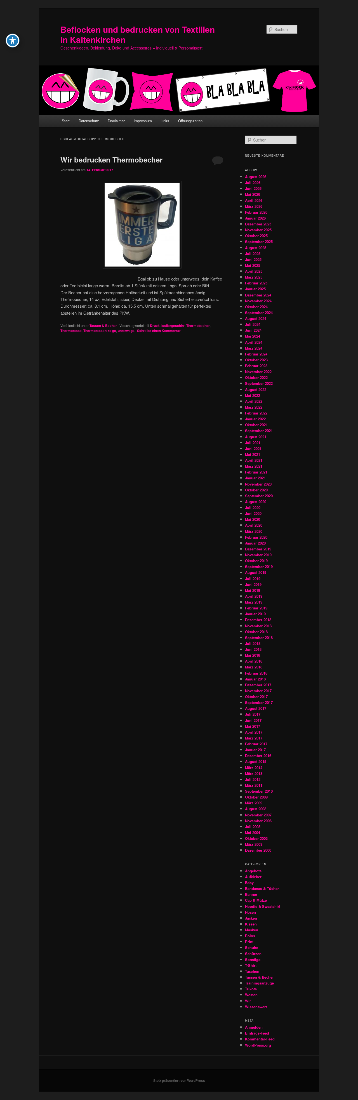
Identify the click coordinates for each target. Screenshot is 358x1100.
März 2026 (253, 206)
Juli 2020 (252, 507)
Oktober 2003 (256, 838)
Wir (248, 1001)
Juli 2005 (252, 826)
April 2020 (253, 525)
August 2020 (255, 501)
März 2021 (253, 466)
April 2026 (253, 200)
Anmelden (254, 1027)
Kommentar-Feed (260, 1039)
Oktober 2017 (256, 696)
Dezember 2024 (258, 295)
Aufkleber (253, 876)
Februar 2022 (256, 413)
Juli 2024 (252, 324)
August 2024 (255, 318)
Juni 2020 (253, 513)
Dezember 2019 (258, 549)
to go (112, 330)
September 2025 (259, 241)
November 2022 (258, 371)
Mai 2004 (252, 832)
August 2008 (255, 808)
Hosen (250, 912)
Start (66, 120)
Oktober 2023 (256, 359)
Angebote (253, 870)
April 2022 (253, 401)
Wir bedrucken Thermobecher (111, 159)
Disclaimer (116, 120)
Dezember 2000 (258, 850)
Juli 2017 (252, 714)
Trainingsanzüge (259, 983)
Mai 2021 (252, 454)
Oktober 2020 (256, 490)
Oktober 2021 (256, 424)
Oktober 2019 (256, 560)
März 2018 (253, 667)
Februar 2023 (256, 365)
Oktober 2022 (256, 377)
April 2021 (253, 460)
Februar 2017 (256, 743)
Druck (155, 325)
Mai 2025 (252, 265)
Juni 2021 (253, 448)
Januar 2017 (255, 749)
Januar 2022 (255, 418)
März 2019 (253, 602)
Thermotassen (95, 330)
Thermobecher (198, 325)
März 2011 (253, 785)
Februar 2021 (256, 472)
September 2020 (259, 495)
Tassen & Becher (103, 325)
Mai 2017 (252, 726)
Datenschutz (89, 120)
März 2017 (253, 738)
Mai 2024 (252, 336)
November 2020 (258, 484)
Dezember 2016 (258, 755)
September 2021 (259, 430)
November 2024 (258, 300)
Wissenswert (256, 1006)
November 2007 (258, 815)
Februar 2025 (256, 283)
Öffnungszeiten (190, 120)
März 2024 (253, 348)
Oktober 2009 (256, 797)
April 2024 (253, 342)
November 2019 (258, 554)
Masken (251, 929)
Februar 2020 (256, 537)
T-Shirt (250, 965)
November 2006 (258, 820)
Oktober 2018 (256, 631)
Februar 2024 (256, 354)
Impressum (143, 120)
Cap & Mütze (256, 900)
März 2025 (253, 277)
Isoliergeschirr (173, 325)
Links (165, 120)
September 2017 (259, 702)
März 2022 (253, 407)
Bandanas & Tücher (262, 888)
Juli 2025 (252, 253)
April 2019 (253, 596)
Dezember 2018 (258, 619)
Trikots (251, 988)
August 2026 (255, 176)
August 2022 (255, 389)
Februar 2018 (256, 673)
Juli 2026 (252, 182)
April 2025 (253, 271)
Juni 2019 (253, 584)
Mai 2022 (252, 395)
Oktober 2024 (256, 306)
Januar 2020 (255, 543)
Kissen (251, 924)
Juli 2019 (252, 578)
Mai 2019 (252, 590)
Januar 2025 (255, 288)
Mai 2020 (252, 519)
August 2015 (255, 761)
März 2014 (253, 767)
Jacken (251, 918)
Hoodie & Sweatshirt (262, 906)
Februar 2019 (256, 608)
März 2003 (253, 844)
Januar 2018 (255, 679)
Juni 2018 (253, 649)
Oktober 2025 (256, 235)
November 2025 (258, 229)
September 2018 (259, 637)
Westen (251, 994)
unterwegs (126, 330)
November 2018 (258, 625)
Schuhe (251, 947)
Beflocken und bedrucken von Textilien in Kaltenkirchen (137, 34)
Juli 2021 (252, 442)
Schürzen (253, 953)
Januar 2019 (255, 613)
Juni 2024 (253, 330)
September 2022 (259, 383)
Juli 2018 (252, 643)
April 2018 (253, 661)
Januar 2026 (255, 218)
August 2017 (255, 708)
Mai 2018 (252, 655)
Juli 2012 (252, 779)
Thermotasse (71, 330)
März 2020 (253, 531)
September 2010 (259, 791)
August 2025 (255, 247)
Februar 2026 (256, 212)
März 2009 (253, 802)
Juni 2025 (253, 259)
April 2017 (253, 732)
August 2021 (255, 436)
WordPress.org (258, 1045)
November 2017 (258, 690)
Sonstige (252, 959)
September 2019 (259, 566)
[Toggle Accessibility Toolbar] (12, 40)
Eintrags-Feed (257, 1033)
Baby (249, 882)
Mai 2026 (252, 194)
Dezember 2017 (258, 684)
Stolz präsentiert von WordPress (179, 1080)
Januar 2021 (255, 477)
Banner (251, 894)
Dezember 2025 (258, 224)
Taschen (252, 971)
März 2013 (253, 773)
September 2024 (259, 312)
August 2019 (255, 572)
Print (249, 941)
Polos (250, 935)
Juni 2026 (253, 188)
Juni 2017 (253, 720)
